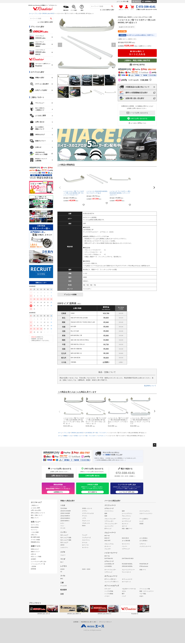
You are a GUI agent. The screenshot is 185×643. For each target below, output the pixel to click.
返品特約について (150, 385)
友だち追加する (92, 492)
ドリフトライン (108, 511)
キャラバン (85, 547)
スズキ (62, 552)
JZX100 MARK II (65, 518)
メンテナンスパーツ (145, 546)
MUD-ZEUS (125, 538)
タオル (124, 591)
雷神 (105, 516)
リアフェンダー (108, 521)
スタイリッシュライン (145, 513)
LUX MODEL (108, 566)
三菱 (62, 582)
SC (61, 571)
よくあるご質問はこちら (138, 123)
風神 (105, 513)
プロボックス (86, 523)
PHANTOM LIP (143, 564)
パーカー (107, 596)
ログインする (35, 525)
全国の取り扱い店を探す (134, 98)
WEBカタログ (35, 549)
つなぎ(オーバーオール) (129, 588)
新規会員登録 (35, 527)
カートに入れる (137, 52)
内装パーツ (142, 569)
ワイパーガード (126, 572)
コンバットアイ (108, 526)
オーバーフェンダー (110, 569)
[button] (60, 187)
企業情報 (75, 622)
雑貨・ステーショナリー (146, 591)
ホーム (31, 13)
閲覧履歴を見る (35, 542)
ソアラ (84, 518)
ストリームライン (144, 511)
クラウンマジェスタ (88, 513)
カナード (124, 526)
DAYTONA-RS (108, 558)
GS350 (62, 569)
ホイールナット (126, 581)
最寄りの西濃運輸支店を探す (136, 93)
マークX (62, 528)
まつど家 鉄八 (143, 540)
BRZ (61, 578)
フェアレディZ (86, 537)
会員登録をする (58, 492)
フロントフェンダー (110, 518)
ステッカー (107, 588)
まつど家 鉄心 (143, 538)
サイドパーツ (126, 544)
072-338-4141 (125, 473)
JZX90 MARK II (64, 520)
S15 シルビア (64, 535)
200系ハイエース (79, 435)
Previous (60, 45)
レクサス (63, 566)
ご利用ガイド (35, 505)
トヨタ (71, 435)
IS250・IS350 (86, 569)
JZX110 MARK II (65, 516)
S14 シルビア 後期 (65, 540)
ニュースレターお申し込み (38, 561)
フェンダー (107, 549)
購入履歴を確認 (35, 537)
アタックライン (126, 516)
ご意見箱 (33, 566)
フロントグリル (108, 544)
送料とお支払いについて (38, 513)
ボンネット (125, 523)
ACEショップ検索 (36, 556)
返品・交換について (36, 515)
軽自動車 (63, 590)
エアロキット (102, 435)
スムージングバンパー (128, 569)
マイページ (34, 530)
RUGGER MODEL (127, 564)
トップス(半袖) (108, 591)
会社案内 (33, 559)
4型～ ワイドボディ (101, 432)
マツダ (62, 559)
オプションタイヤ (127, 579)
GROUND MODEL (127, 566)
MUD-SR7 (107, 540)
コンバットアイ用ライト (111, 581)
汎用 (62, 594)
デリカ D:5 (63, 585)
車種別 (65, 435)
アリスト (84, 516)
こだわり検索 (35, 532)
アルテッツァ (86, 520)
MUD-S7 (107, 538)
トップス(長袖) (108, 593)
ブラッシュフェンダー (110, 523)
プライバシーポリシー (105, 622)
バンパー (124, 546)
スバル (62, 576)
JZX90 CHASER (65, 513)
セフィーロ (85, 545)
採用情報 (33, 569)
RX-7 (61, 562)
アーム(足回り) (143, 518)
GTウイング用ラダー (110, 579)
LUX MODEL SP (89, 432)
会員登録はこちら (150, 1)
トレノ (62, 525)
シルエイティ (64, 547)
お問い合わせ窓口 (36, 510)
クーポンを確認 (35, 539)
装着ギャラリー (35, 551)
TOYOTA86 (63, 508)
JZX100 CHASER (65, 511)
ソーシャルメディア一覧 (38, 564)
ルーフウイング (126, 521)
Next (113, 45)
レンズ (141, 521)
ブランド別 (37, 13)
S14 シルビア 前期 (65, 537)
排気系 (141, 523)
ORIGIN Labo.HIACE (48, 13)
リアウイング (126, 518)
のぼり (141, 596)
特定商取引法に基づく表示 (88, 622)
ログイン (137, 1)
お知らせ (33, 554)
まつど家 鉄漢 (126, 540)
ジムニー (63, 555)
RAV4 (83, 525)
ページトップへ (154, 445)
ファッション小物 (144, 588)
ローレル (84, 542)
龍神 (123, 511)
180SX (62, 545)
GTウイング (107, 528)
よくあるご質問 (35, 508)
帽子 (123, 593)
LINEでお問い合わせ (92, 475)
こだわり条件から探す (107, 10)
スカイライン (86, 540)
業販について (35, 517)
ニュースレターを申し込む (127, 492)
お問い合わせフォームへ (59, 475)
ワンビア (84, 535)
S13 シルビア (64, 542)
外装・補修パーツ (127, 528)
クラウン (84, 511)
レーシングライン (127, 513)
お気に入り (34, 534)
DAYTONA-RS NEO (127, 558)
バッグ (124, 596)
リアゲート (142, 544)
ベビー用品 (142, 593)
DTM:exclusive (143, 566)
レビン (62, 523)
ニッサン (63, 532)
